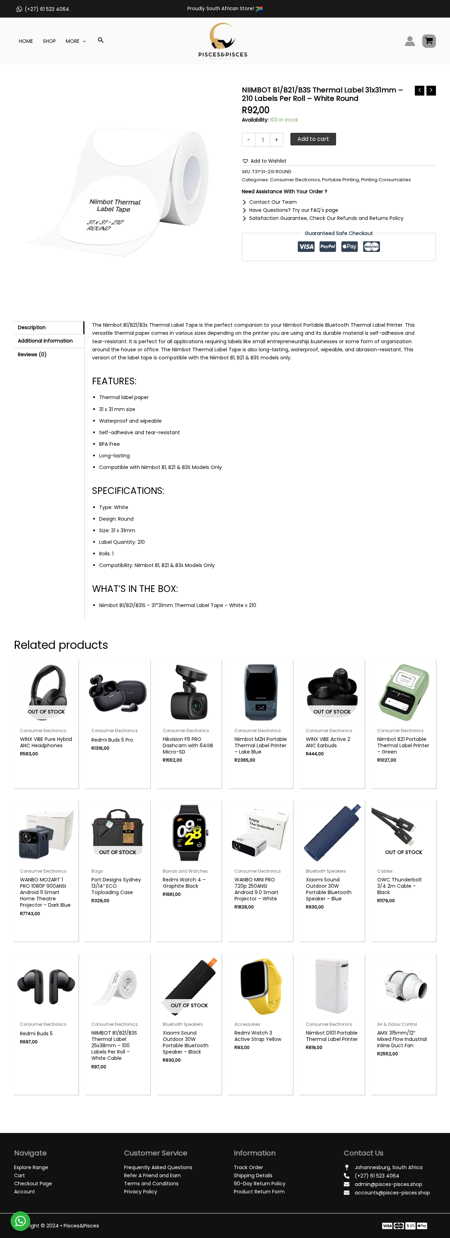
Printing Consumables (386, 180)
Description (32, 327)
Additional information (45, 340)
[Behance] (422, 1226)
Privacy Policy (140, 1191)
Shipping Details (253, 1175)
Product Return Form (259, 1191)
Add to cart (313, 139)
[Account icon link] (410, 41)
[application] (82, 41)
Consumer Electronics (295, 180)
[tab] (49, 327)
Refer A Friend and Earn (152, 1175)
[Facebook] (387, 1226)
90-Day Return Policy (259, 1183)
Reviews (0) (32, 354)
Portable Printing (340, 180)
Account (24, 1191)
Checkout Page (33, 1183)
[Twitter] (399, 1226)
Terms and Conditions (151, 1183)
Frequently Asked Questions (158, 1167)
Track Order (248, 1167)
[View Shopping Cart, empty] (429, 41)
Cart (19, 1175)
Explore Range (31, 1167)
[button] (264, 161)
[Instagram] (410, 1226)
